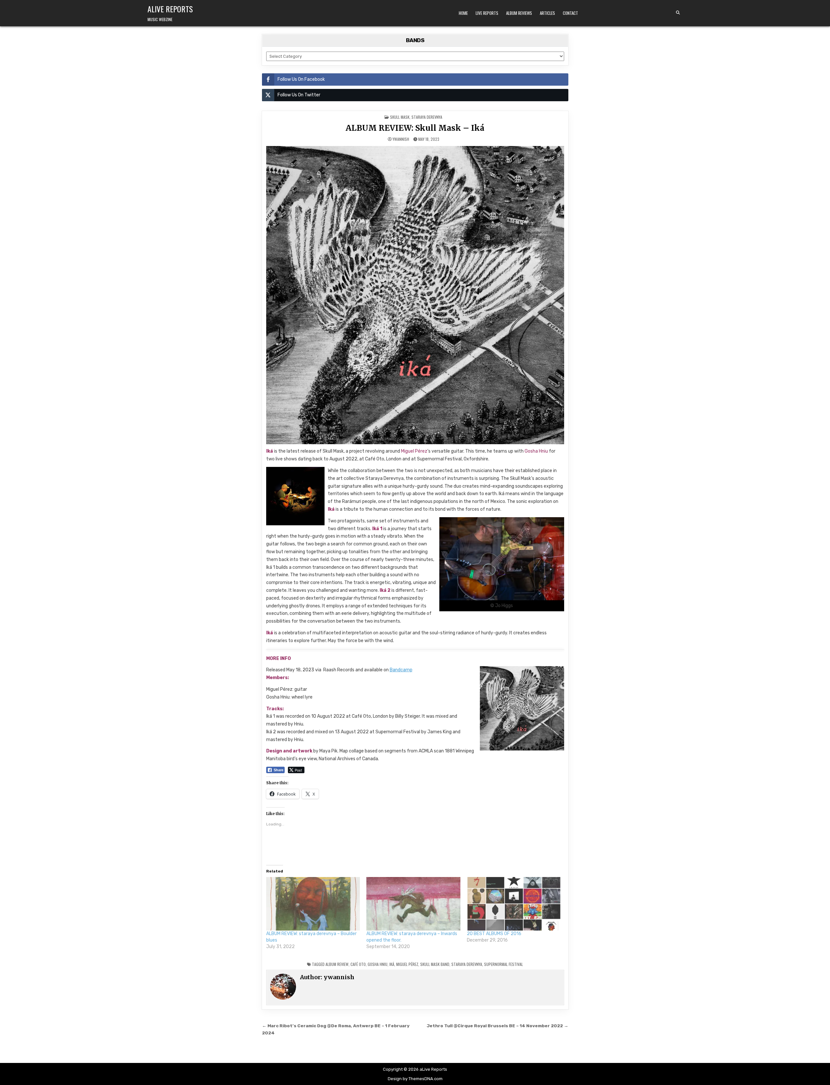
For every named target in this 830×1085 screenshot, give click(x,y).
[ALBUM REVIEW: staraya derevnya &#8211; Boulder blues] (313, 904)
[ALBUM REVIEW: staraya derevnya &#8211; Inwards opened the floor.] (413, 904)
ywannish (401, 139)
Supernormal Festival (503, 964)
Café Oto (358, 964)
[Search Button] (678, 12)
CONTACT (570, 13)
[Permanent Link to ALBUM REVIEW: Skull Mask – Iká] (415, 295)
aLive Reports (170, 9)
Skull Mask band (434, 964)
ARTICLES (547, 13)
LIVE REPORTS (487, 13)
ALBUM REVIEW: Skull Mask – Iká (415, 128)
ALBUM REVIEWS (519, 13)
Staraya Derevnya (426, 117)
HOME (463, 13)
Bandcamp (401, 670)
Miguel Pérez (407, 964)
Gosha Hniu (377, 964)
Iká (391, 964)
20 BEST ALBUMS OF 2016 (494, 933)
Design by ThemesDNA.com (415, 1078)
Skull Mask (399, 117)
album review (337, 964)
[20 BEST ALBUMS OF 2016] (514, 904)
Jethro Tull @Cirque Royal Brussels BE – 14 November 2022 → (497, 1025)
